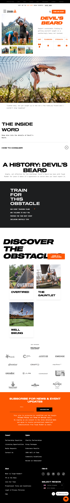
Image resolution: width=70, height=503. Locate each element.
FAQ (6, 494)
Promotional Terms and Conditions (18, 486)
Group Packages (31, 444)
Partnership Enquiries (13, 440)
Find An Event (58, 12)
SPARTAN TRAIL (10, 1)
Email (21, 406)
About (7, 468)
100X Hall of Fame (32, 452)
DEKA (18, 1)
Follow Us (44, 468)
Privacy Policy (23, 417)
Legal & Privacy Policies (15, 490)
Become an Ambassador (33, 461)
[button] (31, 30)
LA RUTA (31, 1)
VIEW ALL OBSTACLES (56, 256)
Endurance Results (32, 448)
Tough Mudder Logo (12, 11)
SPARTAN (61, 1)
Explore (27, 435)
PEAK (24, 1)
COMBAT (53, 1)
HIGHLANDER (45, 1)
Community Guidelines (33, 457)
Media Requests (10, 448)
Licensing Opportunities (14, 444)
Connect (7, 435)
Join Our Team (10, 482)
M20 (38, 1)
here (54, 420)
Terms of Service (39, 417)
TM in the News (10, 478)
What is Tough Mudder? (13, 474)
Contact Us (9, 452)
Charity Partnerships (33, 440)
